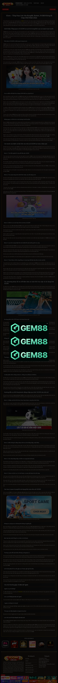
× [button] (47, 323)
